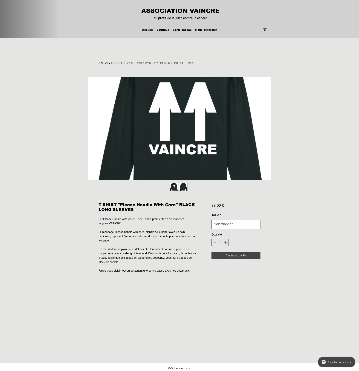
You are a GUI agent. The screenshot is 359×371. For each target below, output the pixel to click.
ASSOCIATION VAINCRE (180, 10)
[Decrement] (214, 242)
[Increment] (225, 242)
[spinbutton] (220, 242)
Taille (216, 215)
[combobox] (235, 224)
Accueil (103, 63)
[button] (265, 29)
